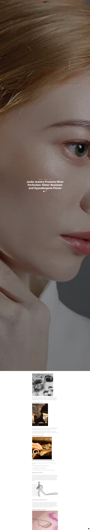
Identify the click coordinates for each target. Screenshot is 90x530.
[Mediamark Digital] (45, 2)
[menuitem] (1, 2)
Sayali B (46, 191)
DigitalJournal (41, 179)
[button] (1, 2)
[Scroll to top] (88, 528)
